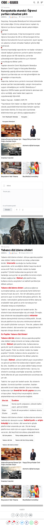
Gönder (7, 210)
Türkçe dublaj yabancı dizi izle (24, 435)
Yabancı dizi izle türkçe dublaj (24, 440)
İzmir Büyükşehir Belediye (10, 117)
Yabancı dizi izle (7, 440)
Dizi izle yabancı (7, 435)
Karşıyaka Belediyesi (8, 121)
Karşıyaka (24, 117)
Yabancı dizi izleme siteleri (10, 445)
